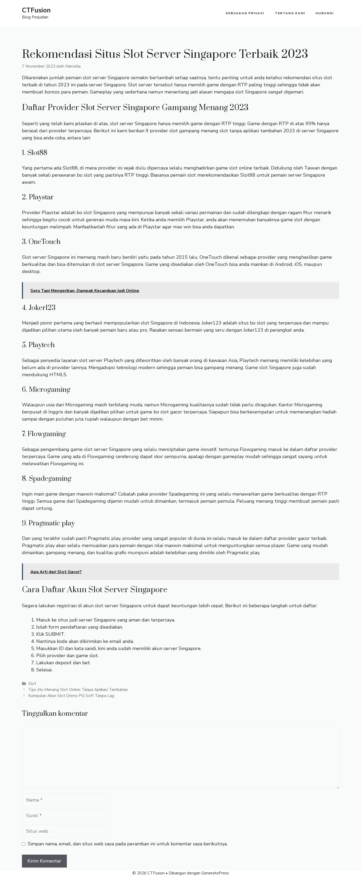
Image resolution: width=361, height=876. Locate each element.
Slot (32, 683)
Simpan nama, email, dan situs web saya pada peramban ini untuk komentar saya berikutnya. (128, 844)
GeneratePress (215, 873)
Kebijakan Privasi (245, 13)
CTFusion (36, 10)
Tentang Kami (290, 13)
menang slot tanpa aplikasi (230, 131)
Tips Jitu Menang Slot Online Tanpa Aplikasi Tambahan (78, 689)
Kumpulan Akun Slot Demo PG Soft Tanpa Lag (71, 695)
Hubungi (325, 13)
